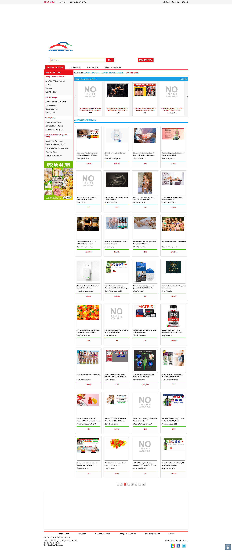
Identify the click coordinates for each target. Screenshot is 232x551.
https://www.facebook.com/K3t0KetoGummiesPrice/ (179, 241)
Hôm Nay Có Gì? (75, 67)
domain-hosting (51, 105)
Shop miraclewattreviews (85, 291)
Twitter (184, 546)
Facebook (178, 546)
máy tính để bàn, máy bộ (55, 81)
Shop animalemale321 (169, 424)
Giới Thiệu (82, 534)
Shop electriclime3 (139, 468)
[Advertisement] (116, 22)
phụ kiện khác (51, 152)
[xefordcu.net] (58, 180)
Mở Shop (166, 2)
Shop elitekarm (110, 468)
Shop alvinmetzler (83, 468)
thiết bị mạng (50, 118)
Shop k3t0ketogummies (84, 247)
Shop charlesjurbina (168, 202)
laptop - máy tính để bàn (54, 77)
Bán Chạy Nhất (92, 67)
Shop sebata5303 (139, 158)
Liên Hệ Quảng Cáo (152, 534)
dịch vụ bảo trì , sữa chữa (56, 102)
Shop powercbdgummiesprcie (86, 424)
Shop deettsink (167, 335)
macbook (49, 88)
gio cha (46, 537)
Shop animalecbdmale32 (113, 291)
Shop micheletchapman (113, 158)
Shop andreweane (139, 335)
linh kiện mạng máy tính (55, 129)
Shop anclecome (110, 335)
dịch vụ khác (50, 113)
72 (144, 484)
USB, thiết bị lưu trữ (54, 156)
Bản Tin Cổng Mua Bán (78, 2)
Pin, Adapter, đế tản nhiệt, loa (57, 148)
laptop (48, 85)
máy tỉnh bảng (51, 92)
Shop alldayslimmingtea (170, 380)
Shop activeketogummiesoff (142, 424)
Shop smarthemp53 (168, 468)
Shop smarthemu (139, 380)
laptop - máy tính (52, 72)
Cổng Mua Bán (49, 2)
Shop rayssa (81, 202)
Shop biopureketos (139, 202)
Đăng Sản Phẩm (145, 60)
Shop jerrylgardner (168, 158)
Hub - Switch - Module (53, 122)
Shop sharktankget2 (83, 335)
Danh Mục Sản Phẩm (55, 67)
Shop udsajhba (167, 291)
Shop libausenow (139, 247)
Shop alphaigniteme (83, 158)
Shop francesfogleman (169, 247)
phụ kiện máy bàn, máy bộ (55, 145)
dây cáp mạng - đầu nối (54, 126)
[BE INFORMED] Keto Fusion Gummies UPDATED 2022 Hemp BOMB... (172, 332)
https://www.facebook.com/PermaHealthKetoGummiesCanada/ (97, 374)
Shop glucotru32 (110, 380)
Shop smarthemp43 (111, 424)
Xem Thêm (184, 79)
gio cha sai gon (66, 537)
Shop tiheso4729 (111, 202)
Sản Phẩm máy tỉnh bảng (85, 120)
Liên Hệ (171, 534)
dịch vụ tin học (51, 97)
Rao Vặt (62, 2)
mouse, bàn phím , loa (54, 141)
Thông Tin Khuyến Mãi (112, 67)
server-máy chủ (51, 109)
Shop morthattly (138, 291)
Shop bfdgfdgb (110, 247)
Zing (173, 546)
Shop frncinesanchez (84, 380)
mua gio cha (55, 537)
